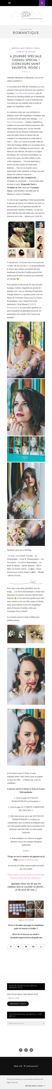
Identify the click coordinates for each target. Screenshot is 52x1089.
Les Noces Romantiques (25, 93)
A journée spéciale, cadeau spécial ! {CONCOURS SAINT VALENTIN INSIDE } (26, 61)
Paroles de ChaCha (26, 52)
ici (27, 266)
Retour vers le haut (34, 1086)
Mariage (16, 48)
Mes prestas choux (30, 48)
